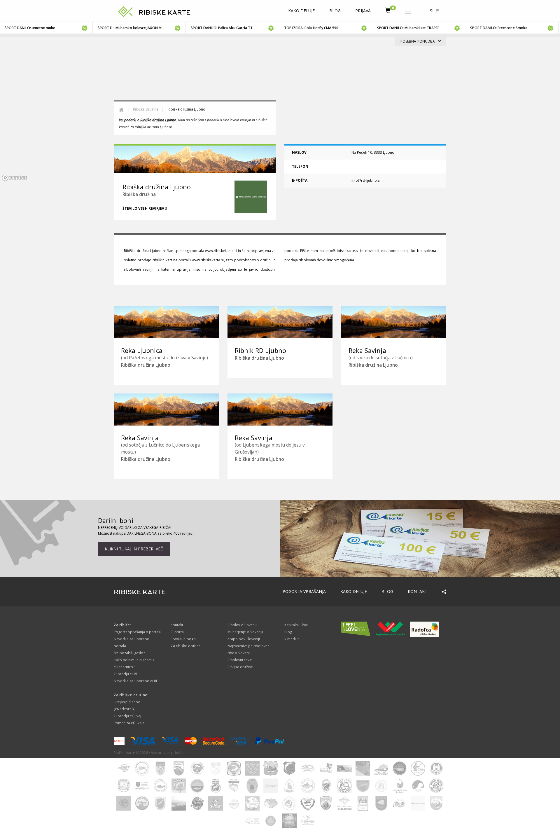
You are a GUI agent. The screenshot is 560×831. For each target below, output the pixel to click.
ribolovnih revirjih (139, 269)
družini (266, 260)
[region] (280, 110)
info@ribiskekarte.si (342, 250)
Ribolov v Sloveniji (242, 624)
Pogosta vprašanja (304, 591)
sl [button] (433, 10)
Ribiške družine (145, 109)
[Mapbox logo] (14, 177)
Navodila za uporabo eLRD (136, 680)
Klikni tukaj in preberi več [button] (134, 549)
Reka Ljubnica (141, 350)
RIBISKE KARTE (164, 12)
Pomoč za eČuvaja (129, 722)
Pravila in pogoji (184, 638)
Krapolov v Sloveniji (244, 638)
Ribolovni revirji (240, 659)
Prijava (362, 10)
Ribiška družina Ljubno (143, 250)
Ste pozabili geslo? (129, 652)
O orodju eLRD (126, 673)
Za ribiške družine (186, 645)
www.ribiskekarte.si (221, 250)
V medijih (292, 638)
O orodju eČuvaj (127, 715)
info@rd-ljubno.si (365, 180)
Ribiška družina (139, 194)
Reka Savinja (367, 350)
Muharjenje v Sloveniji (245, 631)
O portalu (179, 631)
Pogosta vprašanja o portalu (137, 631)
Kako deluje (301, 10)
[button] (408, 10)
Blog (335, 10)
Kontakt (417, 591)
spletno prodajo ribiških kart (148, 260)
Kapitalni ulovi (296, 624)
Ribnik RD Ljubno (260, 350)
